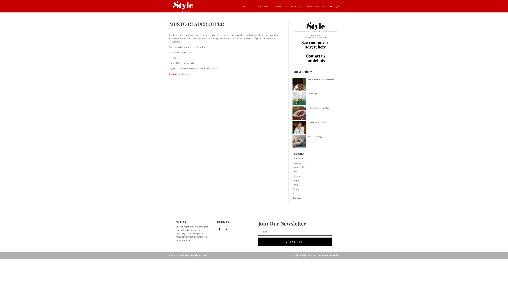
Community (297, 158)
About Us (247, 6)
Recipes (296, 180)
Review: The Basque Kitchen (318, 108)
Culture (295, 189)
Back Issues (297, 6)
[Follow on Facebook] (219, 229)
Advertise (280, 6)
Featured (296, 163)
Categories (263, 6)
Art (293, 193)
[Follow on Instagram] (226, 229)
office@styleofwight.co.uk (193, 255)
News (295, 184)
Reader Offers (299, 167)
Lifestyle (296, 176)
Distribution (312, 6)
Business (296, 197)
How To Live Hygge (315, 137)
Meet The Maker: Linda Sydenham (320, 79)
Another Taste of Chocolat (317, 122)
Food (294, 171)
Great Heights (312, 93)
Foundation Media (329, 255)
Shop (324, 6)
